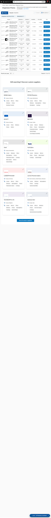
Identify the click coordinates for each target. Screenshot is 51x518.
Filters (17, 100)
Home (3, 5)
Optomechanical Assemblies (36, 212)
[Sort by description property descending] (11, 19)
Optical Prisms (12, 5)
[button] (14, 97)
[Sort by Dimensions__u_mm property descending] (23, 19)
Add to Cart (46, 22)
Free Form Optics (38, 207)
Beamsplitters (38, 103)
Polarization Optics (34, 129)
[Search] (14, 2)
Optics (7, 5)
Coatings (38, 105)
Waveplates (32, 105)
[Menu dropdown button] (1, 2)
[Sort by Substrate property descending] (29, 19)
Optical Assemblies (34, 185)
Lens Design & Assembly (35, 133)
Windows (8, 103)
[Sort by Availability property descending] (36, 19)
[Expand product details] (4, 22)
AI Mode (43, 1)
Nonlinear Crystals (10, 105)
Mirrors (12, 100)
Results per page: (5, 73)
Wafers (12, 127)
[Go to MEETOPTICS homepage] (7, 2)
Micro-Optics (9, 159)
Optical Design (33, 131)
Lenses (7, 100)
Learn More (26, 8)
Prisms (13, 103)
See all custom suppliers (25, 220)
